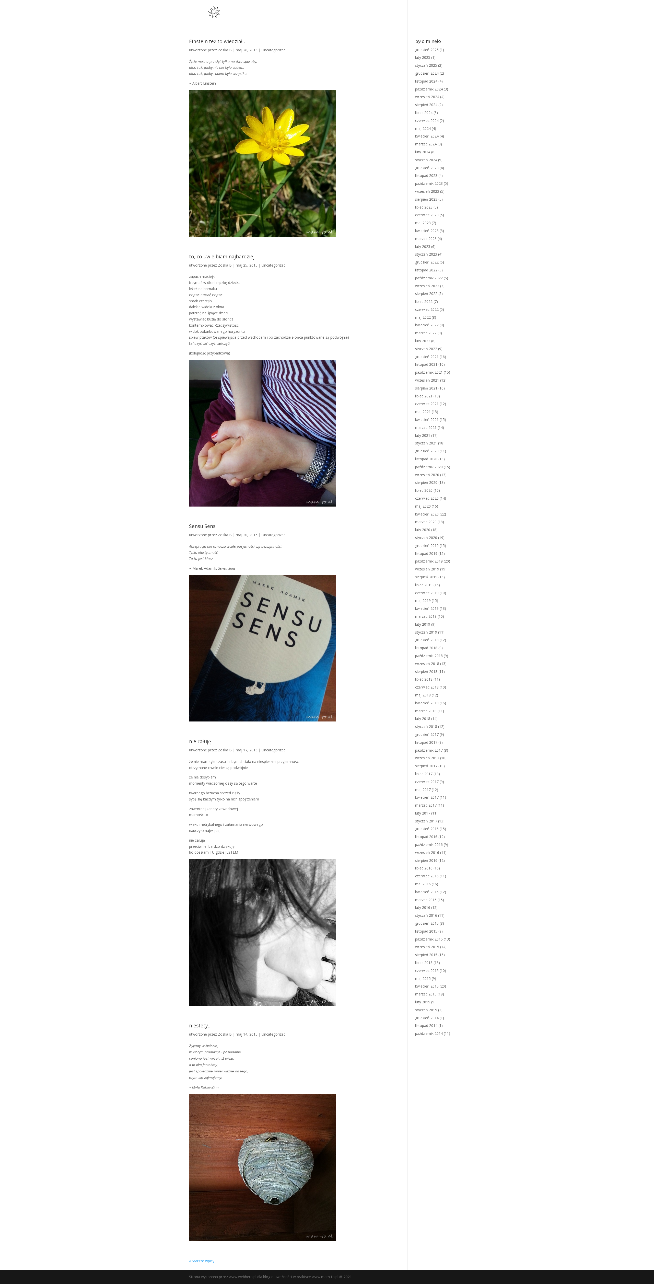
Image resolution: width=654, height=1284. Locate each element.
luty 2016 (422, 907)
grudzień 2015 (427, 923)
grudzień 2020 (427, 451)
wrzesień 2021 (427, 380)
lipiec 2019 (424, 584)
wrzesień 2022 (427, 285)
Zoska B (225, 50)
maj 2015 (423, 978)
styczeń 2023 (426, 254)
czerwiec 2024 (427, 120)
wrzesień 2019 (427, 569)
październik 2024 (429, 89)
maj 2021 (423, 411)
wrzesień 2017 (427, 757)
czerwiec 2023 (427, 214)
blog (440, 12)
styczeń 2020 (426, 537)
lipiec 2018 (424, 679)
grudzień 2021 (427, 356)
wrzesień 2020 (427, 474)
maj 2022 (423, 317)
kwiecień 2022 (427, 325)
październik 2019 (429, 561)
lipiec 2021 (424, 396)
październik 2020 (429, 466)
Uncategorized (274, 50)
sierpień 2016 (426, 860)
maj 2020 (423, 506)
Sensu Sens (202, 526)
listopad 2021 (426, 364)
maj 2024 (423, 128)
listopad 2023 (426, 175)
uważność (375, 12)
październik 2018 (429, 655)
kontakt (457, 12)
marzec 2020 (426, 521)
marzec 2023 (426, 238)
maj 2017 (423, 789)
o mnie (423, 12)
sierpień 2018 (426, 671)
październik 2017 (429, 750)
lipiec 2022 (424, 301)
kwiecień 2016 (427, 891)
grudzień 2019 (427, 545)
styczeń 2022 (426, 348)
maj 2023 (423, 222)
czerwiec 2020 (427, 498)
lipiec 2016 (424, 868)
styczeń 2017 (426, 821)
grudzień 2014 (427, 1017)
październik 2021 (429, 372)
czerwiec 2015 (427, 970)
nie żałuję (200, 741)
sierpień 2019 (426, 577)
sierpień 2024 (426, 104)
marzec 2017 (426, 805)
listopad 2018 (426, 647)
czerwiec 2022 (427, 309)
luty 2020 (422, 529)
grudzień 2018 (427, 639)
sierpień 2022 (426, 293)
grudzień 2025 (427, 49)
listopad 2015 (426, 931)
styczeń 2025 (426, 65)
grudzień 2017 (427, 734)
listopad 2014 (426, 1025)
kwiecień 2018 (427, 703)
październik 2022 (429, 278)
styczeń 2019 (426, 632)
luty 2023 (422, 246)
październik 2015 (429, 939)
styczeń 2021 (426, 443)
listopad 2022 (426, 270)
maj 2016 (423, 883)
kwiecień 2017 (427, 797)
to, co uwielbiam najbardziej (221, 256)
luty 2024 (422, 152)
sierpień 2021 (426, 388)
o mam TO (400, 12)
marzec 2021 (426, 427)
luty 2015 (422, 1002)
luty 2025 (422, 57)
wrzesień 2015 (427, 946)
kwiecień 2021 (427, 419)
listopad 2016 (426, 836)
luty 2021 (422, 435)
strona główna (347, 12)
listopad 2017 (426, 742)
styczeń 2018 (426, 726)
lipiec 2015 (424, 962)
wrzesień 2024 (427, 96)
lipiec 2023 (424, 207)
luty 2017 (422, 813)
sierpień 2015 (426, 954)
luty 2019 (422, 624)
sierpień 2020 (426, 482)
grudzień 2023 (427, 167)
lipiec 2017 (424, 773)
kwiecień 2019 (427, 608)
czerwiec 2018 (427, 687)
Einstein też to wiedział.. (217, 41)
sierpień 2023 (426, 199)
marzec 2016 (426, 899)
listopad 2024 (426, 81)
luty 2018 (422, 718)
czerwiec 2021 (427, 403)
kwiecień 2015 (427, 986)
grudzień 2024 (427, 73)
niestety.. (200, 1025)
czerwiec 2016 (427, 876)
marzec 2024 (426, 144)
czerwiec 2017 (427, 781)
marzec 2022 (426, 332)
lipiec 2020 (424, 490)
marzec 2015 (426, 994)
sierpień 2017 (426, 765)
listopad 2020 (426, 458)
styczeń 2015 (426, 1009)
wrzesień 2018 (427, 663)
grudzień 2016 (427, 828)
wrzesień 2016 (427, 852)
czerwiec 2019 (427, 592)
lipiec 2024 (424, 112)
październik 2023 (429, 183)
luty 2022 (422, 340)
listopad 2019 (426, 553)
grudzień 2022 (427, 262)
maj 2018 (423, 695)
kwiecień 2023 (427, 230)
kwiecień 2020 (427, 514)
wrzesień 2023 (427, 191)
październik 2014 (429, 1033)
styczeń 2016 (426, 915)
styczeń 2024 (426, 159)
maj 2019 (423, 600)
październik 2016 (429, 844)
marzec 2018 (426, 710)
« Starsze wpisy (201, 1260)
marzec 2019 (426, 616)
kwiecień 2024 (427, 136)
